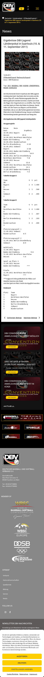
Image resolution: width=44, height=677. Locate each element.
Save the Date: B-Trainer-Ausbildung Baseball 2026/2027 (20, 363)
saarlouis (13, 88)
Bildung (6, 344)
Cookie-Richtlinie (12, 674)
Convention (12, 344)
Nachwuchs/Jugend (23, 77)
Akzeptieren (22, 656)
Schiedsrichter (24, 344)
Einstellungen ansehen (22, 669)
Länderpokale (17, 18)
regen (6, 88)
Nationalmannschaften (11, 580)
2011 (9, 86)
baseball (15, 86)
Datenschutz (23, 674)
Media (5, 599)
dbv (21, 86)
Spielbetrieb (7, 585)
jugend (26, 86)
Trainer (36, 344)
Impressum (33, 674)
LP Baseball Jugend (30, 18)
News (17, 344)
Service (5, 594)
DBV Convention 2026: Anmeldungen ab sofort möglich (21, 334)
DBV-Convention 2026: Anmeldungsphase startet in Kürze (19, 384)
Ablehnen (22, 663)
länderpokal (34, 86)
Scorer (31, 344)
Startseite (8, 18)
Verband (6, 576)
